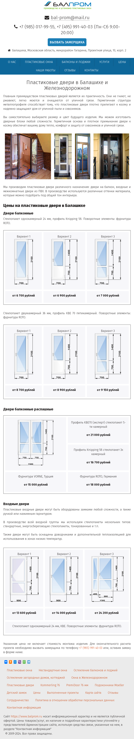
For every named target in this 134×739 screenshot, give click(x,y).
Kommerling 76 (50, 685)
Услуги (104, 62)
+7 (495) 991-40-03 (75, 26)
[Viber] (19, 662)
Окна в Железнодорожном (89, 677)
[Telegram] (28, 662)
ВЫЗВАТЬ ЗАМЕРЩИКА (67, 42)
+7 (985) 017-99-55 (36, 26)
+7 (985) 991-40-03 (90, 648)
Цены (122, 62)
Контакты (91, 70)
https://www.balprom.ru (26, 716)
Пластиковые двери (20, 685)
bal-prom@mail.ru (70, 17)
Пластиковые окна (39, 62)
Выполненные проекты (63, 693)
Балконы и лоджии (76, 62)
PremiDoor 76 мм (77, 685)
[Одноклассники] (10, 662)
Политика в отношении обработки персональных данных (74, 700)
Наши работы (45, 70)
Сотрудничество (18, 700)
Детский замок (17, 693)
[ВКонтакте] (5, 662)
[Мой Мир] (15, 662)
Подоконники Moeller (109, 685)
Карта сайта (93, 693)
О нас (12, 62)
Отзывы (69, 70)
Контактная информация (24, 707)
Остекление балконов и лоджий (95, 670)
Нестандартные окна (53, 670)
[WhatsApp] (24, 662)
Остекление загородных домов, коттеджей (36, 677)
